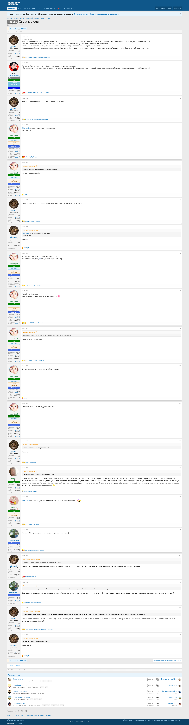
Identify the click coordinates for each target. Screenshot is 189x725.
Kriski (14, 687)
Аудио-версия (113, 14)
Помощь (171, 720)
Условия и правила (140, 720)
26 (47, 705)
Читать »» (17, 53)
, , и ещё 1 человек (38, 629)
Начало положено (20, 691)
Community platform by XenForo (73, 721)
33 (63, 705)
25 (44, 705)
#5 (180, 162)
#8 (180, 253)
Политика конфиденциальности (157, 720)
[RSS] (181, 720)
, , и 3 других (36, 119)
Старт (27, 699)
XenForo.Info (19, 723)
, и (34, 157)
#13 (180, 441)
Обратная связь (127, 720)
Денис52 (10, 25)
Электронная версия (98, 14)
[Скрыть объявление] (180, 14)
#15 (180, 496)
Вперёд (22, 28)
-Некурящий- (16, 693)
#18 (180, 582)
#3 (180, 98)
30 (56, 705)
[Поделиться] (178, 36)
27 (49, 705)
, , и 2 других (37, 93)
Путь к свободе (19, 703)
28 (51, 705)
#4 (180, 125)
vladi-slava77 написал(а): (30, 559)
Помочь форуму (70, 8)
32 (60, 705)
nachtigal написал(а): (29, 230)
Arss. (176, 687)
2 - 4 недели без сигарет (32, 687)
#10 (180, 328)
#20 (180, 634)
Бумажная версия (81, 14)
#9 (180, 291)
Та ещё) (175, 693)
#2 (180, 62)
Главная (177, 720)
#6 (180, 200)
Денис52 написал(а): (29, 166)
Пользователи (47, 8)
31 (58, 705)
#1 (180, 36)
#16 (180, 529)
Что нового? (23, 8)
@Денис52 (26, 128)
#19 (180, 608)
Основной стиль (14, 720)
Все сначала (18, 679)
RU (23, 720)
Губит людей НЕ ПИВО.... (23, 697)
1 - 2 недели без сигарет (32, 681)
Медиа (34, 8)
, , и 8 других (37, 57)
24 (42, 705)
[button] (29, 8)
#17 (180, 555)
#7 (180, 226)
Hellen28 (15, 705)
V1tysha (15, 699)
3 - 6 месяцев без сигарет (37, 693)
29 (54, 705)
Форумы (11, 8)
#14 (180, 467)
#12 (180, 403)
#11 (180, 366)
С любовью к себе (20, 685)
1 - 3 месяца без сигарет (33, 705)
